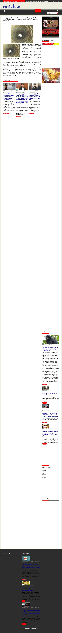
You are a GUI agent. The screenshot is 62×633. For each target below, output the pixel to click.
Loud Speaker (38, 10)
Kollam (43, 468)
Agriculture (25, 10)
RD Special (44, 384)
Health (20, 10)
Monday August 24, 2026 (8, 90)
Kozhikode (44, 477)
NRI (41, 10)
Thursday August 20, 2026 (47, 408)
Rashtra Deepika (7, 92)
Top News (24, 579)
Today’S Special (31, 10)
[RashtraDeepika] (4, 10)
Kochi (43, 473)
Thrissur (44, 474)
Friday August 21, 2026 (47, 390)
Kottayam (44, 471)
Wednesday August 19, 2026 (48, 428)
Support (17, 23)
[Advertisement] (50, 53)
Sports (17, 10)
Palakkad (44, 476)
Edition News (12, 10)
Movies (7, 10)
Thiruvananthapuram (46, 467)
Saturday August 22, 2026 (47, 344)
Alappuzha (44, 470)
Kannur (43, 479)
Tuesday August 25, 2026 (27, 561)
